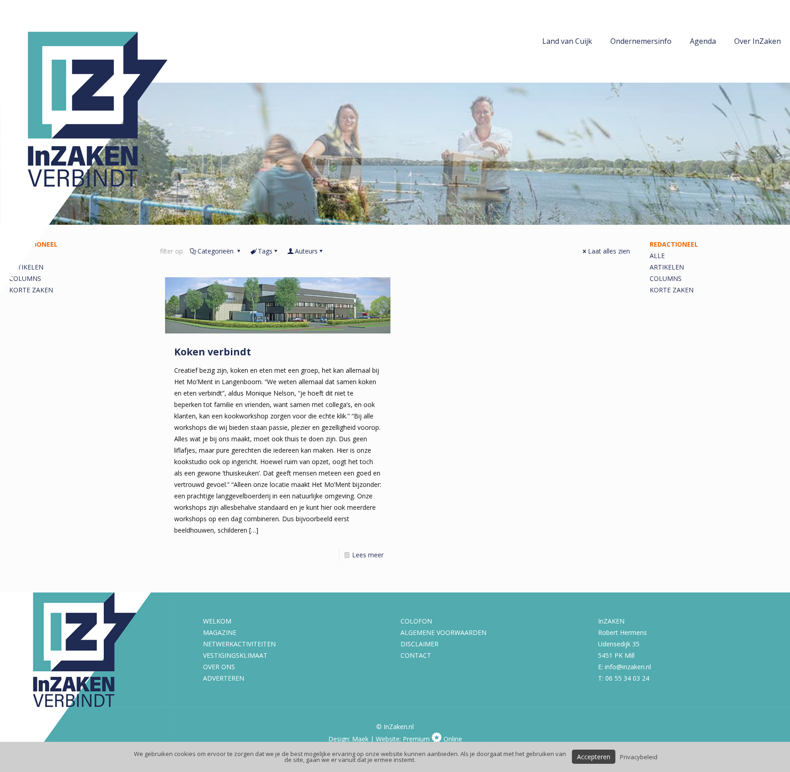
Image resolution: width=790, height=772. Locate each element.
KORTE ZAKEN (672, 290)
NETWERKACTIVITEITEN (239, 644)
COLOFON (416, 621)
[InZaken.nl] (105, 146)
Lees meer (368, 554)
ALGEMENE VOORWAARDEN (443, 632)
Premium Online (432, 739)
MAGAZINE (219, 632)
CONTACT (415, 655)
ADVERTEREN (223, 678)
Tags (265, 251)
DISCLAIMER (419, 644)
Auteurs (306, 251)
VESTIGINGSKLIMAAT (235, 655)
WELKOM (217, 621)
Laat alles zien (609, 251)
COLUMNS (666, 278)
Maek (360, 739)
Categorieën (216, 251)
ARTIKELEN (667, 267)
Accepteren (593, 756)
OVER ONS (219, 666)
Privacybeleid (638, 757)
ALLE (657, 255)
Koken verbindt (212, 351)
